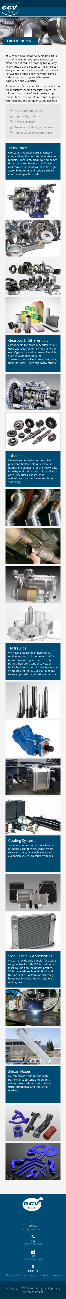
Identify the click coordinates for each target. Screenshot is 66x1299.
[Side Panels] (33, 1010)
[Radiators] (33, 894)
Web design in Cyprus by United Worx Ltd (41, 1290)
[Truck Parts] (33, 202)
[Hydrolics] (33, 702)
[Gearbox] (33, 394)
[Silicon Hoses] (33, 1125)
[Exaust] (33, 509)
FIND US (33, 1271)
